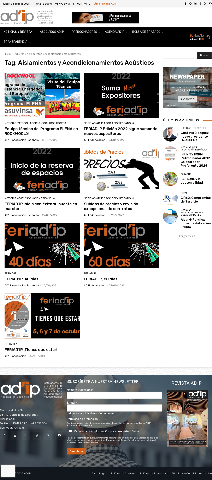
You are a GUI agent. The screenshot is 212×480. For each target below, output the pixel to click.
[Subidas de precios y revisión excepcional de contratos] (121, 170)
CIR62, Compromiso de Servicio (196, 199)
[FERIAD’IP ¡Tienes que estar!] (42, 315)
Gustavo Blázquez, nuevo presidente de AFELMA (195, 136)
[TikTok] (200, 3)
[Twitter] (205, 3)
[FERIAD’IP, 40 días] (42, 245)
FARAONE (186, 174)
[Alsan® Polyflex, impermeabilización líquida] (170, 216)
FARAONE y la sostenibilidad (192, 180)
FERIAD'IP (11, 273)
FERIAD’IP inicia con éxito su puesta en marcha (41, 206)
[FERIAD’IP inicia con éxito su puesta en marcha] (42, 170)
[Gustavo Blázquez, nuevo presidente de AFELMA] (170, 134)
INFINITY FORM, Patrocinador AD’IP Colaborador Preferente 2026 (195, 160)
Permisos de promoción (82, 418)
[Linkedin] (195, 3)
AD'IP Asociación (94, 140)
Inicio (8, 54)
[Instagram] (190, 3)
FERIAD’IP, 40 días (21, 279)
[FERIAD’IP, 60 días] (121, 245)
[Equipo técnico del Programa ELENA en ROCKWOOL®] (42, 95)
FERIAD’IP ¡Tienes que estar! (31, 349)
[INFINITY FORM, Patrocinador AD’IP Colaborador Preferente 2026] (170, 153)
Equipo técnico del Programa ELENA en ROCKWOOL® (41, 131)
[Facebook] (185, 3)
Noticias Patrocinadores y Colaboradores (35, 123)
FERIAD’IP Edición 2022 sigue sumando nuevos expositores (120, 131)
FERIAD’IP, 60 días (100, 279)
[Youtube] (59, 435)
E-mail (72, 402)
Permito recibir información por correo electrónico (106, 431)
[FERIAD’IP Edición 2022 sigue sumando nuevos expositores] (121, 95)
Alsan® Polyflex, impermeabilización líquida (196, 223)
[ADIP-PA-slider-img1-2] (105, 17)
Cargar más (186, 236)
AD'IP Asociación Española (22, 140)
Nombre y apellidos (80, 389)
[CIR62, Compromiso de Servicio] (170, 197)
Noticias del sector (193, 128)
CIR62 (184, 193)
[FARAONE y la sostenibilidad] (170, 179)
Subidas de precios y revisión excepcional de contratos (111, 206)
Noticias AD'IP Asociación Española (109, 123)
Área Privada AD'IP (105, 3)
